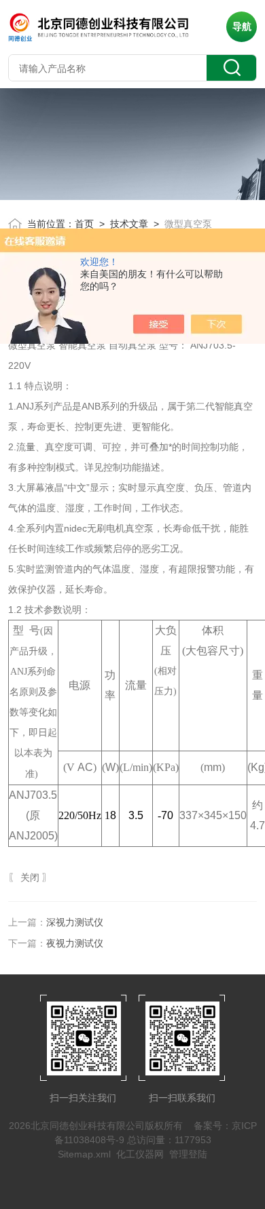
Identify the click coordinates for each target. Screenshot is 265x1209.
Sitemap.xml (84, 1154)
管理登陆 (188, 1154)
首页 (84, 223)
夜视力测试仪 (74, 943)
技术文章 (129, 223)
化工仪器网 (140, 1154)
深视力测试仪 (74, 922)
